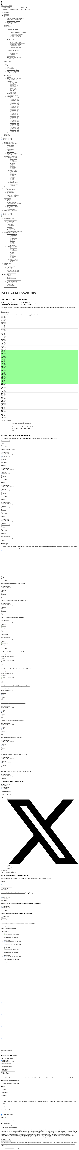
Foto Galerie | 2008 (14, 123)
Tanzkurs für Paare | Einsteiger (17, 43)
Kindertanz (13, 1142)
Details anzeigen (10, 871)
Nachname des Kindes (6, 1066)
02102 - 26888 (6, 8)
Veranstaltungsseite (46, 878)
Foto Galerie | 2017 (14, 110)
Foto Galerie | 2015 (14, 113)
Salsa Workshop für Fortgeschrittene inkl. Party (13, 703)
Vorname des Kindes (6, 1063)
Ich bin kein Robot (5, 1139)
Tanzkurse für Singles (12, 29)
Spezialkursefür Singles (13, 168)
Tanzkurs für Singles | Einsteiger (18, 32)
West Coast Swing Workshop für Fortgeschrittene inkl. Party (16, 771)
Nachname (3, 1089)
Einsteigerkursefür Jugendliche (10, 145)
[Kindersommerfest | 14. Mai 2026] (12, 941)
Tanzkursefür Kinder (6, 13)
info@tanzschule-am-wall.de (10, 9)
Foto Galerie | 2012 (14, 117)
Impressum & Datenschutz (10, 210)
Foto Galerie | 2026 (14, 98)
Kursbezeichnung (5, 1110)
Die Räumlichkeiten (12, 93)
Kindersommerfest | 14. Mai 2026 (12, 944)
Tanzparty (3, 465)
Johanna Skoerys (14, 85)
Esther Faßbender (14, 91)
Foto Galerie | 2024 (14, 100)
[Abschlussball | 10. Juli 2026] (11, 934)
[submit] (1, 1052)
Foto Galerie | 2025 (14, 99)
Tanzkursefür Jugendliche (7, 16)
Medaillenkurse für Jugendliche (14, 19)
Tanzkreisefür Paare (12, 177)
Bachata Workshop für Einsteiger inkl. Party (12, 720)
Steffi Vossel (13, 84)
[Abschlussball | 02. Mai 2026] (11, 949)
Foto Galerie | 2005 (14, 127)
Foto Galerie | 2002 (14, 131)
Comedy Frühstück (6, 791)
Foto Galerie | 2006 (14, 125)
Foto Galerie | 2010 (14, 120)
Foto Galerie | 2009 (14, 121)
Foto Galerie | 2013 (14, 116)
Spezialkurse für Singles (16, 37)
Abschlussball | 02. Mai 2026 (11, 952)
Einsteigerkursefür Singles (13, 159)
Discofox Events (11, 65)
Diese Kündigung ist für (7, 1058)
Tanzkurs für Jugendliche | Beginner (15, 18)
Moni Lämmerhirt (14, 92)
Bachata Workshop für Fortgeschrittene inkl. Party (14, 754)
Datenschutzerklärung (6, 1125)
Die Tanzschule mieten (12, 95)
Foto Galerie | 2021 (14, 104)
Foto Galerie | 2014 (14, 114)
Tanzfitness (12, 54)
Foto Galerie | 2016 (14, 111)
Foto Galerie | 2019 (14, 107)
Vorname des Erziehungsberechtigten (10, 1080)
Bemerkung (3, 1117)
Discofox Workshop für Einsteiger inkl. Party (12, 617)
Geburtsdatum (4, 1069)
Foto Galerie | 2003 (14, 130)
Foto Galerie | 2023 (14, 102)
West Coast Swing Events (13, 70)
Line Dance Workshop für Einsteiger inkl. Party (13, 651)
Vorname (3, 1086)
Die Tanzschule (7, 75)
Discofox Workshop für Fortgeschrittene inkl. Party (14, 600)
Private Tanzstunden (12, 79)
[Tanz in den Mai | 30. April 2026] (12, 956)
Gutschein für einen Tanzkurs (14, 57)
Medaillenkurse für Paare (16, 44)
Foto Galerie (10, 96)
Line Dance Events (11, 72)
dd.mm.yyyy (4, 1072)
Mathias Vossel (13, 82)
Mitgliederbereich (11, 132)
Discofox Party (4, 634)
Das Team (9, 81)
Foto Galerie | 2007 (14, 124)
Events (5, 64)
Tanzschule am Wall (5, 1142)
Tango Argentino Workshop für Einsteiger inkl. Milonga (15, 686)
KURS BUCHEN (6, 420)
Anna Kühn (13, 86)
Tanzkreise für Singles (15, 35)
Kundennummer (5, 1073)
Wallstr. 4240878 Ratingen (25, 8)
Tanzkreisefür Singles (12, 165)
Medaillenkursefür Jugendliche (10, 148)
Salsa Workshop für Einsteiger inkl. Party (11, 737)
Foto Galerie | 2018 (14, 109)
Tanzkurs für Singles (62, 1142)
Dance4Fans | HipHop (12, 22)
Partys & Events (11, 23)
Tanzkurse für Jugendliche (10, 143)
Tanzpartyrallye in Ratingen (8, 449)
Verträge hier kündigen (6, 1050)
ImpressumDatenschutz (7, 134)
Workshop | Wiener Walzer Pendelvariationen (13, 583)
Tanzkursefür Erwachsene (7, 25)
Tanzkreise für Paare (15, 45)
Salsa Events (10, 67)
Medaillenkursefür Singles (13, 162)
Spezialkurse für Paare (15, 47)
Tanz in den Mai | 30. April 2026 (12, 959)
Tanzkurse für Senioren (13, 50)
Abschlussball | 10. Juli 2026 (11, 937)
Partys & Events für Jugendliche (14, 154)
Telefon (3, 1107)
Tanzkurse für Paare (12, 40)
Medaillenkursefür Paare (13, 175)
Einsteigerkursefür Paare (13, 172)
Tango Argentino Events (13, 71)
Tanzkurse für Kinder (9, 142)
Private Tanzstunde (11, 58)
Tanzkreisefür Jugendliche (10, 151)
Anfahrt (9, 77)
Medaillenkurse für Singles (16, 34)
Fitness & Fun (7, 61)
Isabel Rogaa (13, 88)
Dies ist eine (4, 1113)
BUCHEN (3, 472)
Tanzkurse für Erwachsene (10, 156)
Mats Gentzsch (13, 89)
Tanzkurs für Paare (10, 1144)
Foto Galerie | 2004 (14, 128)
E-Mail (3, 1104)
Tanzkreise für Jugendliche (13, 21)
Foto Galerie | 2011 (14, 118)
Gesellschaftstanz (14, 53)
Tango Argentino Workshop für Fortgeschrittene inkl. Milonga (17, 668)
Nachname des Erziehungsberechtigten (10, 1083)
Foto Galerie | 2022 (14, 103)
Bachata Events (10, 68)
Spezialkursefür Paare (13, 180)
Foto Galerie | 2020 (14, 106)
